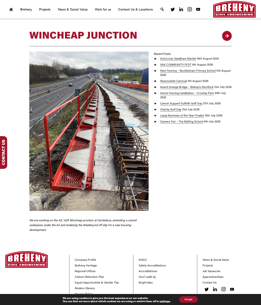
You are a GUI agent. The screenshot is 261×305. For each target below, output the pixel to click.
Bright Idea (146, 282)
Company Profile (85, 260)
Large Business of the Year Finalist (182, 115)
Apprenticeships (213, 277)
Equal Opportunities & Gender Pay (97, 282)
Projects (45, 9)
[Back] (227, 36)
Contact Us (210, 282)
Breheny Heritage (86, 265)
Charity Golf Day (170, 109)
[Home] (11, 9)
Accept (188, 299)
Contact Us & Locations (135, 9)
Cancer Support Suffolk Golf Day (181, 103)
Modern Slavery (85, 288)
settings (165, 301)
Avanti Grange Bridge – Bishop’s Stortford (186, 87)
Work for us (103, 9)
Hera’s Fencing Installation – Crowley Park (187, 93)
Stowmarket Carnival (173, 81)
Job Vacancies (211, 271)
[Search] (162, 9)
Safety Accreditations (152, 265)
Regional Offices (85, 271)
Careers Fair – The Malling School (181, 121)
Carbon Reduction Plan (89, 277)
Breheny (26, 9)
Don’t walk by (147, 277)
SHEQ (143, 260)
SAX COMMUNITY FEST (175, 64)
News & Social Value (73, 9)
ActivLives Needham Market (178, 58)
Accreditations (148, 271)
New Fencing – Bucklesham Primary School (188, 70)
